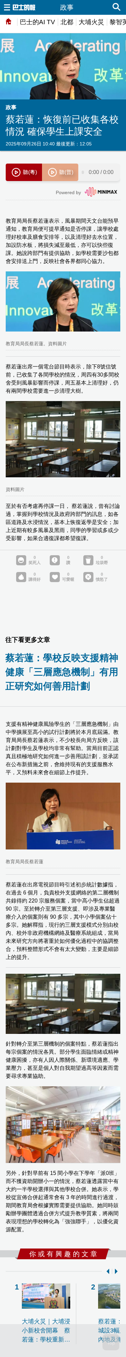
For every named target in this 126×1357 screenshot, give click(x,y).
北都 (66, 22)
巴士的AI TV (37, 22)
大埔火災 (91, 22)
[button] (106, 1271)
